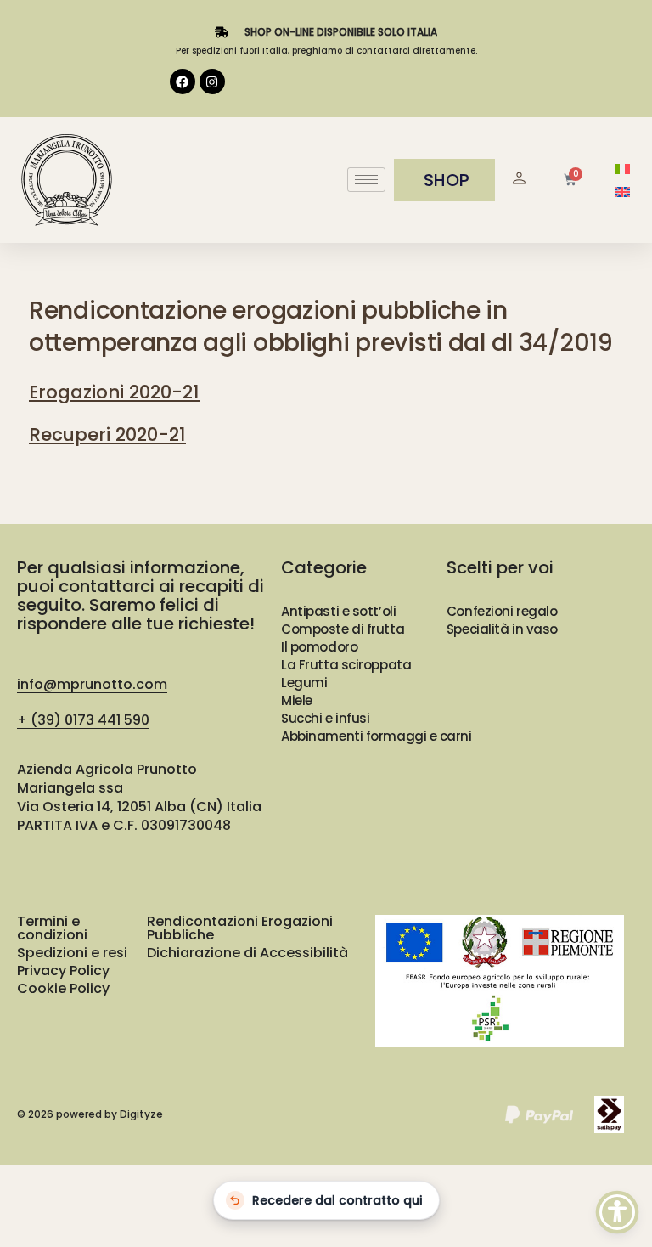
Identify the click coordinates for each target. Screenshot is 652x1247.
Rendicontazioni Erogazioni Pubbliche (240, 928)
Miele (296, 700)
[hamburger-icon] (366, 179)
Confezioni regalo (502, 611)
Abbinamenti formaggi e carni (376, 736)
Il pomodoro (319, 647)
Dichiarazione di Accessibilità (247, 952)
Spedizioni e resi (72, 952)
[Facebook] (182, 81)
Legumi (304, 682)
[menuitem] (622, 168)
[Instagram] (212, 81)
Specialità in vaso (502, 629)
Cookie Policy (63, 988)
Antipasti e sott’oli (338, 611)
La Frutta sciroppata (346, 665)
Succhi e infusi (325, 718)
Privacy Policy (63, 970)
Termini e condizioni (52, 928)
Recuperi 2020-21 (107, 434)
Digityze (141, 1114)
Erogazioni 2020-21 (114, 392)
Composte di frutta (342, 629)
